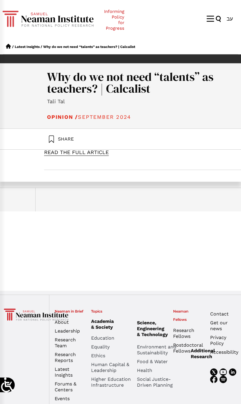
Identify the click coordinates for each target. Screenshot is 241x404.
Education (102, 338)
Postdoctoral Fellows (187, 348)
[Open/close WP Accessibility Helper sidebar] (7, 385)
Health (144, 370)
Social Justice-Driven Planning (155, 382)
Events (62, 398)
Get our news (219, 325)
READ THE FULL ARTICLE (76, 152)
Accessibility (224, 352)
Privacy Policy (218, 340)
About (62, 322)
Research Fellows (183, 333)
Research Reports (65, 357)
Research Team (65, 342)
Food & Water (152, 361)
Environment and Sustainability (156, 349)
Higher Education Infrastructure (111, 382)
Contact (219, 314)
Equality (100, 347)
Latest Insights (27, 47)
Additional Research (203, 353)
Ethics (98, 355)
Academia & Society (102, 324)
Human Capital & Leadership (110, 367)
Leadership (67, 331)
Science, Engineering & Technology (152, 328)
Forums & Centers (65, 387)
